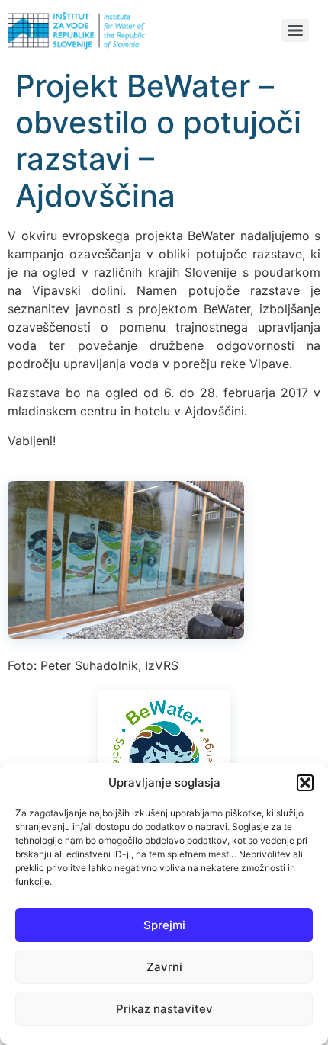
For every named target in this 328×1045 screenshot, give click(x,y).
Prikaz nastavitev (164, 1009)
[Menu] (295, 30)
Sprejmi (164, 925)
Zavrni (164, 967)
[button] (305, 782)
